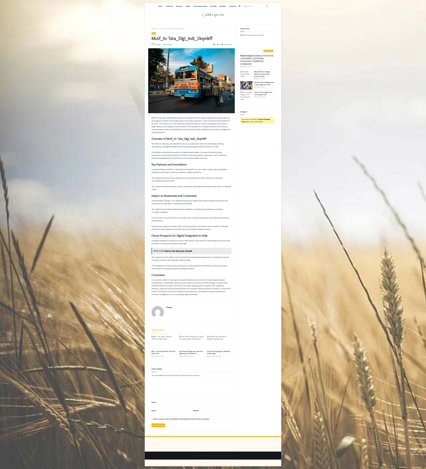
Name (154, 402)
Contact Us (169, 6)
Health (188, 6)
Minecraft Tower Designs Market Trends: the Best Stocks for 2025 (262, 74)
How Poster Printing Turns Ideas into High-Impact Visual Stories (191, 352)
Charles (169, 307)
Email (154, 411)
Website (196, 411)
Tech (160, 29)
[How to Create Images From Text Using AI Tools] (246, 95)
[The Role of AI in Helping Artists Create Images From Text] (246, 85)
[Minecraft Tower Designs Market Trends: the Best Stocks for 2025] (246, 75)
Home (160, 6)
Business (179, 6)
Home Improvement (200, 6)
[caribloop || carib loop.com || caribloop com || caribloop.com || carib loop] (213, 15)
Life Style (213, 6)
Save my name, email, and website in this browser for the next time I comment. (181, 419)
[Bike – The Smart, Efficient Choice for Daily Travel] (164, 342)
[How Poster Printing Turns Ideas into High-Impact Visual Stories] (191, 342)
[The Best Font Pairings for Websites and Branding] (219, 342)
